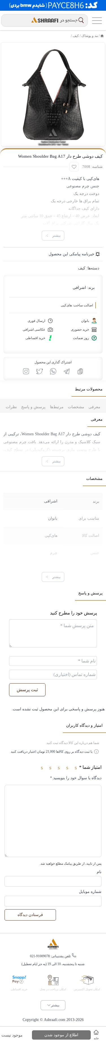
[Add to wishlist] (74, 167)
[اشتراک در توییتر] (39, 371)
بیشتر (55, 1005)
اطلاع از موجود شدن (61, 1035)
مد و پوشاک (89, 36)
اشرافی (79, 288)
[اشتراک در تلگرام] (66, 371)
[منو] (97, 20)
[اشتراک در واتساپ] (53, 371)
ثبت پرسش (27, 689)
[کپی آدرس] (80, 371)
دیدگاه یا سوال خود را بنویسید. (75, 778)
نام (99, 872)
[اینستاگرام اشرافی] (26, 371)
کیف (76, 36)
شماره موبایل (90, 892)
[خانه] (102, 35)
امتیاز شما (90, 767)
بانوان (52, 518)
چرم (53, 553)
